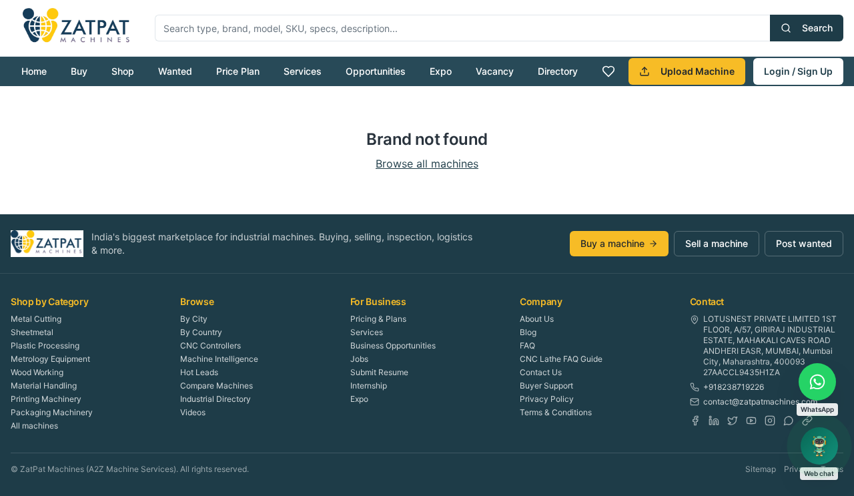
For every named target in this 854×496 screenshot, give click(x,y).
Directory (558, 71)
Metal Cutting (36, 319)
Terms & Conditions (556, 412)
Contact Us (541, 372)
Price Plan (238, 71)
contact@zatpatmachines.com (760, 402)
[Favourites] (608, 71)
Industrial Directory (215, 399)
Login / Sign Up (798, 71)
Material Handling (44, 386)
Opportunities (376, 71)
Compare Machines (216, 386)
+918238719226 (733, 387)
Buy (79, 71)
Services (303, 71)
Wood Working (37, 372)
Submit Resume (379, 372)
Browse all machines (427, 163)
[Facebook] (695, 420)
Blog (528, 332)
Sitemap (760, 469)
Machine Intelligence (219, 359)
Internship (368, 386)
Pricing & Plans (378, 319)
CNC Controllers (210, 345)
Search (817, 27)
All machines (34, 426)
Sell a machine (716, 243)
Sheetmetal (32, 332)
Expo (441, 71)
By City (193, 319)
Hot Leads (199, 372)
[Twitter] (732, 420)
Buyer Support (546, 386)
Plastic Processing (45, 345)
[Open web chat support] (819, 446)
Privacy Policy (547, 399)
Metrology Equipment (50, 359)
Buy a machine (612, 243)
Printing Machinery (46, 399)
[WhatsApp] (788, 420)
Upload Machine (698, 71)
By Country (201, 332)
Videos (192, 412)
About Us (537, 319)
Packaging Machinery (52, 412)
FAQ (527, 345)
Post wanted (804, 243)
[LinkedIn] (714, 420)
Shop (122, 71)
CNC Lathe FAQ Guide (561, 359)
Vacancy (495, 71)
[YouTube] (751, 420)
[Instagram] (770, 420)
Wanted (175, 71)
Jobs (359, 359)
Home (34, 71)
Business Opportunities (393, 345)
